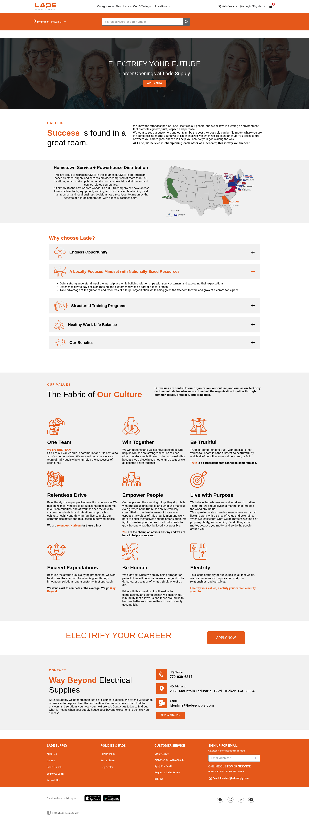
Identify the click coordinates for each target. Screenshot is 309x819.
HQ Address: (178, 686)
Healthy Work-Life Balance (92, 324)
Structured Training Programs (98, 305)
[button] (227, 6)
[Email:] (161, 703)
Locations (161, 6)
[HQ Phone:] (161, 674)
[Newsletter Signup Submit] (255, 758)
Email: (174, 700)
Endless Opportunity (88, 252)
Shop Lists (122, 6)
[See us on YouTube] (251, 800)
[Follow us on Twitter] (230, 800)
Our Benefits (81, 342)
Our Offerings (142, 6)
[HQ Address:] (161, 688)
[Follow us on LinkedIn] (241, 800)
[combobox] (146, 22)
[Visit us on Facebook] (220, 800)
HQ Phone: (176, 672)
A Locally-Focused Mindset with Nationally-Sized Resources (124, 271)
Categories (104, 6)
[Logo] (46, 6)
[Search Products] (186, 21)
